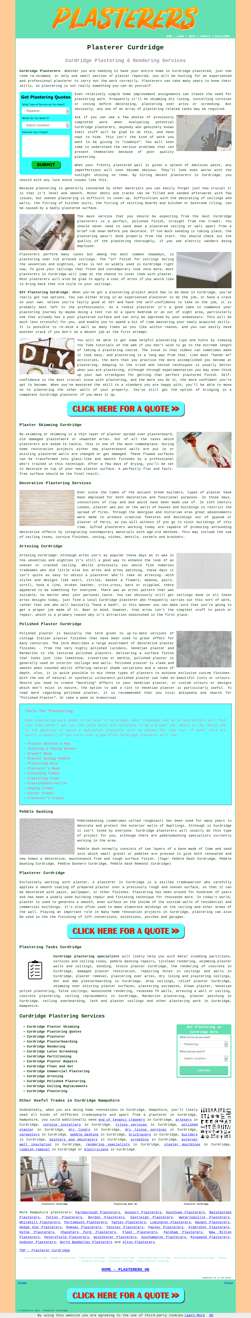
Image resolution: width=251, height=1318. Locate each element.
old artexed (64, 259)
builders (190, 1134)
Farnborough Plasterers (97, 1212)
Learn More (195, 1315)
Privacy (228, 1283)
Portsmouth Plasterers (85, 1222)
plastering (52, 86)
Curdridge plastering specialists (86, 956)
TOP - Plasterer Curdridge (44, 1250)
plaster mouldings (182, 1144)
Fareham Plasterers (183, 1232)
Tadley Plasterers (128, 1222)
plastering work (90, 99)
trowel (214, 221)
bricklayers (140, 1134)
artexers (183, 1120)
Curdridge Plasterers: (40, 71)
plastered (122, 165)
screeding (139, 1139)
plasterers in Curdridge (195, 175)
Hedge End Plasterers (40, 1227)
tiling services (131, 1125)
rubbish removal (34, 1149)
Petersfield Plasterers (66, 1237)
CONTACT (205, 36)
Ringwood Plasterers (210, 1237)
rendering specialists (108, 1144)
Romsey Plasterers (83, 1227)
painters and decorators (73, 1139)
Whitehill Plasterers (39, 1222)
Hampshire (28, 1006)
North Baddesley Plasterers (86, 1242)
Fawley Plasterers (165, 1227)
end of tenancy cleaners (121, 1120)
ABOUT (192, 36)
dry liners (79, 1130)
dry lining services (145, 1130)
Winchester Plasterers (115, 1237)
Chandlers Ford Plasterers (88, 1232)
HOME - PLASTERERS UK (125, 1269)
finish (125, 259)
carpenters (29, 1134)
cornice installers (62, 1125)
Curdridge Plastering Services (62, 1016)
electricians (96, 1149)
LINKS (180, 36)
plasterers (40, 279)
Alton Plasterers (139, 1242)
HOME (169, 36)
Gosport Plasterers (143, 1212)
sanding (182, 231)
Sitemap (22, 1283)
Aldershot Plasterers (209, 1227)
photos (138, 117)
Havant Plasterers (212, 1222)
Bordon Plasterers (106, 1217)
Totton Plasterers (64, 1217)
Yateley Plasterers (125, 1227)
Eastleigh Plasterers (151, 1217)
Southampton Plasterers (163, 1237)
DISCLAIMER (222, 36)
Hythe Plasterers (36, 1232)
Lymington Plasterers (170, 1222)
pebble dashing (84, 1134)
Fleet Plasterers (140, 1232)
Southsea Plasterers (185, 1212)
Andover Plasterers (37, 1242)
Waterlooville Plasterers (204, 1217)
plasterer (63, 81)
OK (211, 1315)
